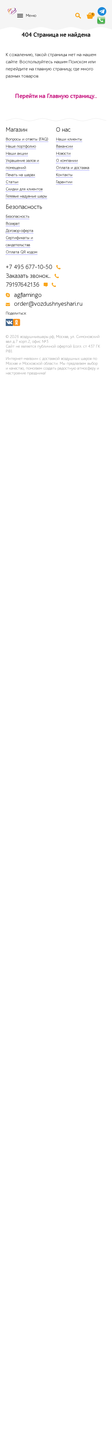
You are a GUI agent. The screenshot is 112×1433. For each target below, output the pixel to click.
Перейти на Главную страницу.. (56, 96)
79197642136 (23, 285)
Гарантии (64, 182)
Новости (63, 153)
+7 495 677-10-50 (29, 267)
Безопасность (17, 216)
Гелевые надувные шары (26, 196)
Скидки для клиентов (24, 189)
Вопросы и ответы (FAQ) (27, 139)
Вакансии (64, 146)
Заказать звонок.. (28, 276)
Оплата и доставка (72, 167)
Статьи (12, 182)
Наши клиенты (69, 139)
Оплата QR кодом (21, 252)
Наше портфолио (21, 146)
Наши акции (17, 153)
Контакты (64, 174)
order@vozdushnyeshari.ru (48, 304)
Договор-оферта (19, 230)
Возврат (13, 223)
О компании (67, 160)
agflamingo (28, 295)
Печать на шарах (20, 174)
